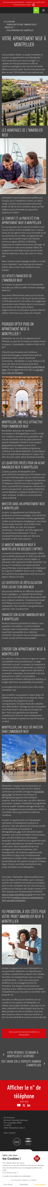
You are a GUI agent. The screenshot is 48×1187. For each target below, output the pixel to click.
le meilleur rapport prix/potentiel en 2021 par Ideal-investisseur (22, 899)
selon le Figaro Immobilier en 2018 (17, 894)
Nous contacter (10, 1133)
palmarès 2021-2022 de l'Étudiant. (22, 371)
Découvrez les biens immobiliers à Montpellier (24, 1033)
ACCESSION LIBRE (9, 21)
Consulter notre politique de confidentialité (16, 1176)
